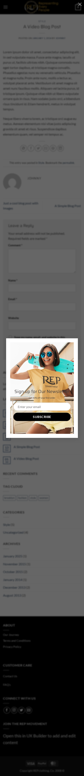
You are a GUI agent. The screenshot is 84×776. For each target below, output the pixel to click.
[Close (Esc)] (80, 4)
